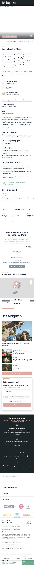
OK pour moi (28, 559)
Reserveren (29, 562)
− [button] (31, 283)
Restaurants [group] (15, 194)
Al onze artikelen (17, 373)
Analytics (5, 550)
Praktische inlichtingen (23, 41)
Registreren (17, 404)
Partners (6, 500)
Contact (6, 494)
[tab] (8, 308)
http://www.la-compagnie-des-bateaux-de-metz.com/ (17, 263)
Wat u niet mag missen (10, 476)
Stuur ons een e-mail (17, 266)
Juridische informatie (10, 488)
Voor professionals (9, 482)
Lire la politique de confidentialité (9, 545)
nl (13, 3)
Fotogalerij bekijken (10, 36)
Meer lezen (5, 76)
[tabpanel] (17, 131)
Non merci (6, 559)
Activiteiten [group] (5, 194)
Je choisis (17, 559)
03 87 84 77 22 (17, 260)
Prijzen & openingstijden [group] (9, 100)
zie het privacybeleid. (17, 401)
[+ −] (17, 288)
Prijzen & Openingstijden (11, 41)
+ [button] (31, 281)
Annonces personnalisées (9, 552)
